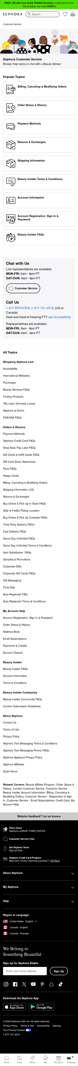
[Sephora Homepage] (12, 14)
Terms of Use (27, 1025)
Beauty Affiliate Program (40, 784)
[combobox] (42, 14)
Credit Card (62, 800)
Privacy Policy (10, 1025)
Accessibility (43, 1025)
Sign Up (59, 971)
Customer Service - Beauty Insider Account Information (36, 790)
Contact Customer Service (28, 788)
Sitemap (57, 1025)
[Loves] (65, 14)
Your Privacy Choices (14, 1029)
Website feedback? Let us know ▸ (39, 816)
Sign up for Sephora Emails (20, 963)
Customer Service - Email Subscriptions (30, 800)
